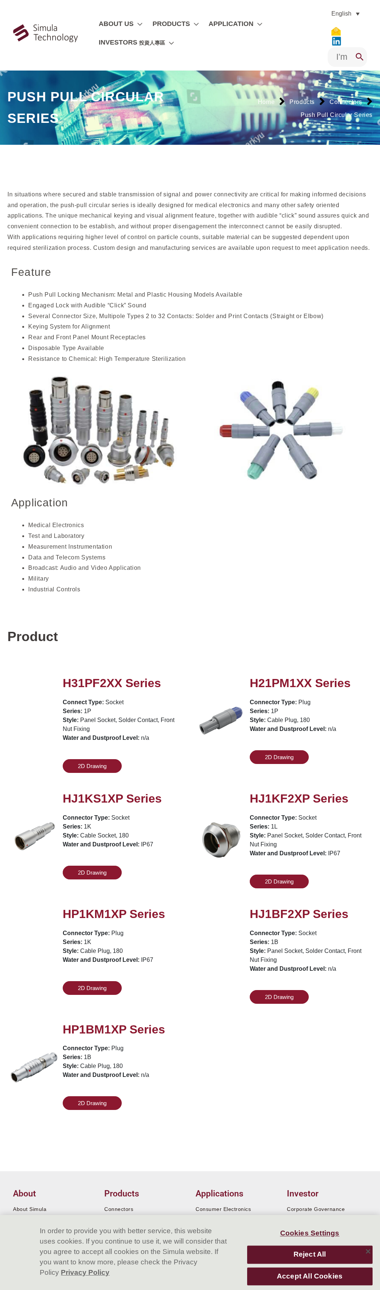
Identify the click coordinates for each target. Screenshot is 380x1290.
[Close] (368, 1251)
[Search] (359, 57)
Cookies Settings (310, 1233)
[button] (138, 23)
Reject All (310, 1254)
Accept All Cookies (310, 1276)
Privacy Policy (85, 1272)
